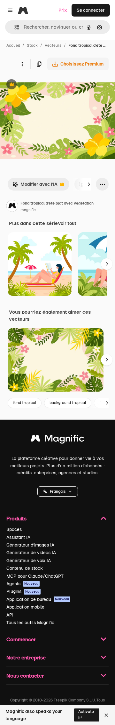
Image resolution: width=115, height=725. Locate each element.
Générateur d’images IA (30, 545)
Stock (32, 45)
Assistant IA (18, 537)
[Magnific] (57, 440)
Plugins (22, 591)
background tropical (68, 402)
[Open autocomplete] (14, 27)
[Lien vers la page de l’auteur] (12, 206)
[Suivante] (89, 184)
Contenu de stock (24, 568)
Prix (62, 10)
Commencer (21, 639)
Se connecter (91, 10)
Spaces (14, 529)
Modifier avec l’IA (34, 186)
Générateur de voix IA (28, 560)
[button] (57, 491)
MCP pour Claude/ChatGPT (35, 576)
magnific (28, 210)
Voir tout (67, 223)
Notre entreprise (26, 657)
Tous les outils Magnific (30, 622)
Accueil (13, 45)
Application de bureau (37, 599)
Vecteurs (53, 45)
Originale (42, 85)
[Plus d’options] (22, 64)
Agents (22, 584)
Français (57, 491)
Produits (16, 518)
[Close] (106, 715)
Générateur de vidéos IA (31, 552)
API (9, 615)
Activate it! (86, 714)
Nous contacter (25, 675)
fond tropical (24, 402)
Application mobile (25, 607)
